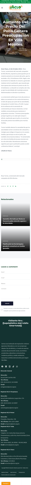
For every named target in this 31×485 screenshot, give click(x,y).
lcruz (8, 50)
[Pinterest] (13, 186)
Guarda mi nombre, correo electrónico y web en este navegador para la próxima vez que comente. (16, 309)
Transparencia (22, 472)
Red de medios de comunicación (8, 474)
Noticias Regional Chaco (15, 54)
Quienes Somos (4, 472)
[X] (10, 186)
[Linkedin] (15, 186)
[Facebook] (7, 186)
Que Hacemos (13, 472)
